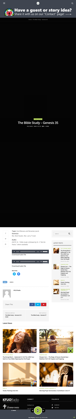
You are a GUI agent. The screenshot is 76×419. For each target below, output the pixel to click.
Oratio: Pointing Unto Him (65, 283)
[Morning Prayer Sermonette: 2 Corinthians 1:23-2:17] (56, 291)
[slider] (45, 251)
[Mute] (41, 252)
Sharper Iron (64, 264)
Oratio (63, 280)
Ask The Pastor (38, 119)
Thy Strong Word (66, 248)
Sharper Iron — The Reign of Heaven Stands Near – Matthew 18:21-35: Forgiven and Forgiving (66, 271)
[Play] (14, 252)
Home (30, 19)
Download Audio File (19, 255)
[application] (30, 251)
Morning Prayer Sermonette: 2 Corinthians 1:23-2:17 (65, 294)
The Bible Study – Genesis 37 (38, 315)
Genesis (11, 282)
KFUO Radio (30, 126)
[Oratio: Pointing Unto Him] (56, 282)
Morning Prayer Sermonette (65, 290)
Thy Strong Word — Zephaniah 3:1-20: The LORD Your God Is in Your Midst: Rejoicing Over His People (66, 255)
